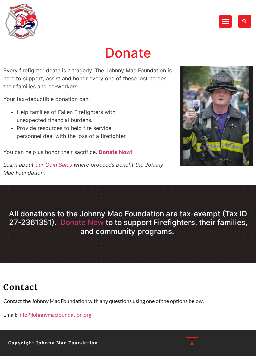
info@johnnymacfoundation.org (54, 314)
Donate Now (115, 152)
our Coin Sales (53, 164)
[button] (225, 21)
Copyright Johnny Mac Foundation (53, 342)
